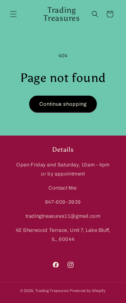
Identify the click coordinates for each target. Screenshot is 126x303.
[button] (13, 14)
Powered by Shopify (88, 291)
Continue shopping (63, 104)
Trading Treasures (52, 291)
